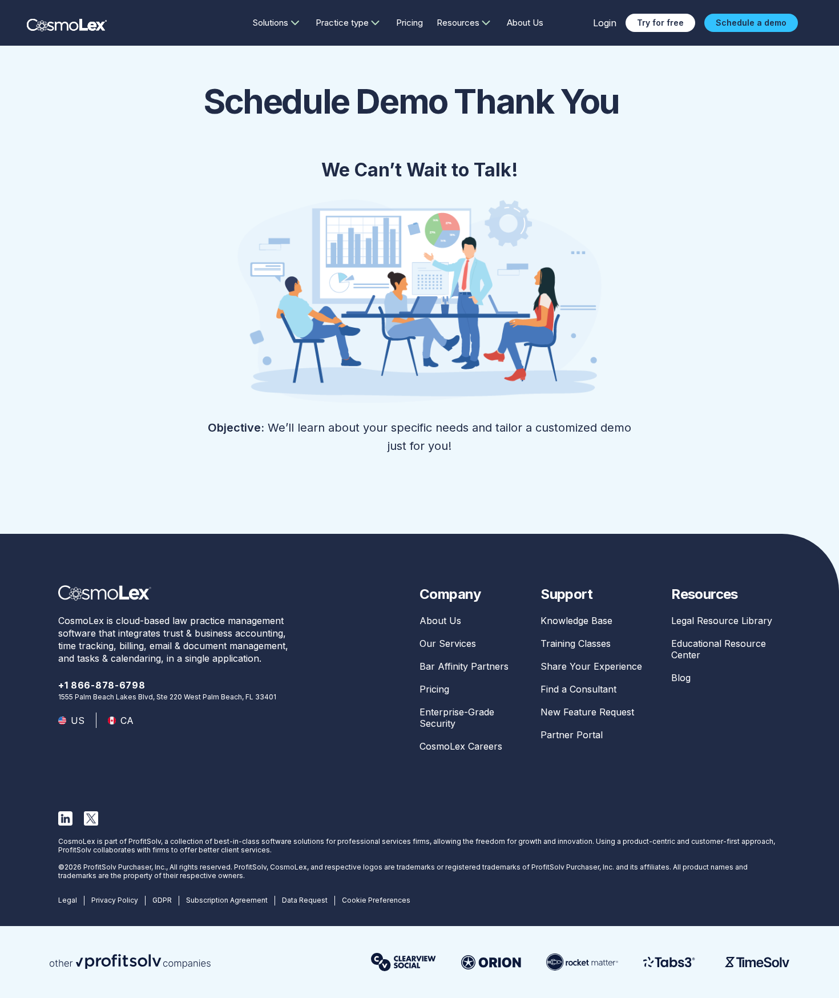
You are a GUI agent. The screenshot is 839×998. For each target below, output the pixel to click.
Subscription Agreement (227, 900)
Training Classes (575, 643)
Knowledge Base (576, 620)
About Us (525, 22)
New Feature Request (587, 712)
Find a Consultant (578, 689)
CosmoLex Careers (461, 746)
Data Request (305, 900)
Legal (67, 900)
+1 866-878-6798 (102, 685)
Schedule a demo (751, 22)
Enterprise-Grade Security (457, 717)
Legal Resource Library (721, 620)
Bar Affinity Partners (464, 666)
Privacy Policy (114, 900)
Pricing (409, 22)
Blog (681, 677)
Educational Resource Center (718, 649)
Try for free (660, 22)
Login (604, 23)
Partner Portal (571, 735)
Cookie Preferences (376, 900)
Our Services (448, 643)
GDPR (162, 900)
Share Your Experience (591, 666)
